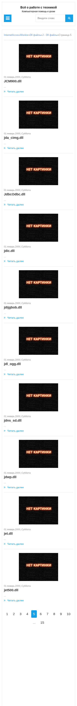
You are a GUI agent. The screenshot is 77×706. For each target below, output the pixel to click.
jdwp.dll (10, 477)
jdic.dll (9, 251)
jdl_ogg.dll (12, 364)
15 (42, 622)
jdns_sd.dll (12, 420)
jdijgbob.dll (13, 307)
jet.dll (8, 533)
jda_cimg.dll (13, 138)
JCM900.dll (12, 81)
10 (68, 614)
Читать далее (15, 91)
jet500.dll (11, 590)
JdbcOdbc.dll (14, 194)
